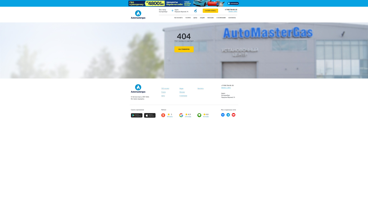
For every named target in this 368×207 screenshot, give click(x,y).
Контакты (232, 17)
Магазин (210, 17)
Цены (195, 17)
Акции (202, 17)
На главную (183, 49)
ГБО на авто (178, 17)
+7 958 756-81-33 (231, 9)
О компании (221, 17)
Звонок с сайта (232, 11)
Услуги (188, 17)
